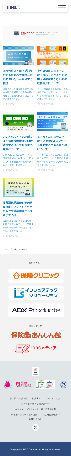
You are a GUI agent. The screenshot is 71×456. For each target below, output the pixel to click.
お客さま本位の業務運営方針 (35, 403)
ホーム (6, 249)
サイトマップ (53, 398)
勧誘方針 (36, 398)
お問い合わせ (35, 418)
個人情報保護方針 (18, 398)
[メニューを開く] (62, 7)
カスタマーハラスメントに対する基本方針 (35, 409)
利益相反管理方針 (51, 414)
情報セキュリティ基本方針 (24, 414)
